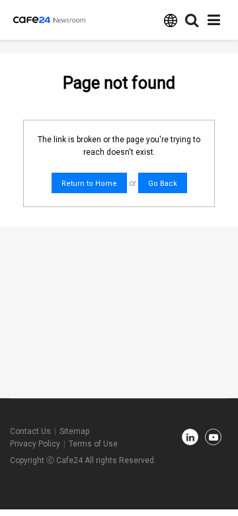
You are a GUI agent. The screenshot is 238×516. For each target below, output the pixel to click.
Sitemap (74, 431)
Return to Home (89, 183)
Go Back (162, 183)
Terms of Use (93, 444)
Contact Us (30, 431)
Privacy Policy (35, 444)
